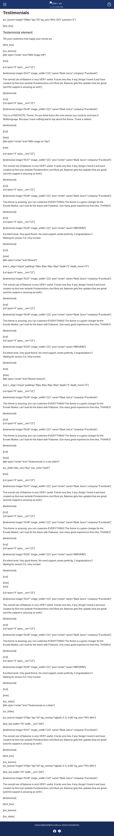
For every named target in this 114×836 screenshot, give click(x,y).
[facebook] (54, 831)
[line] (59, 831)
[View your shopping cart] (109, 4)
